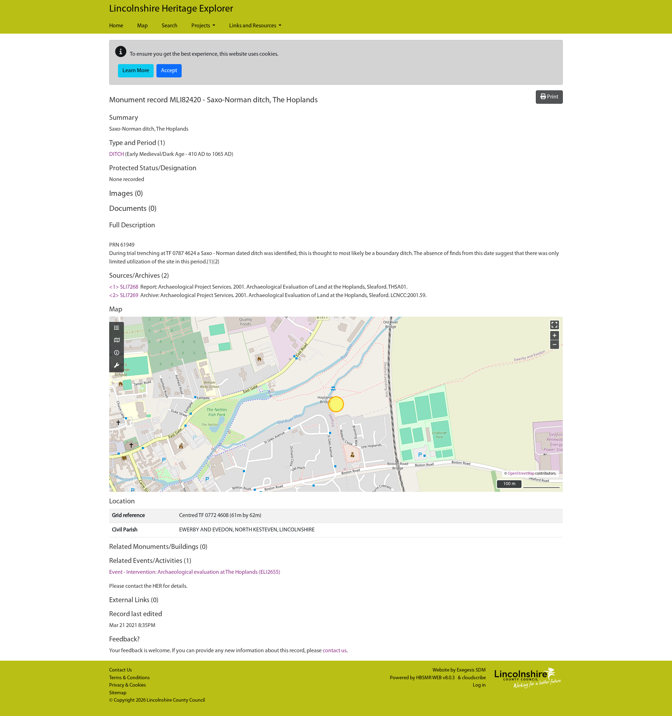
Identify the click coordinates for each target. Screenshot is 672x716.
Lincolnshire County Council (176, 700)
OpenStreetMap (521, 474)
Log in (479, 685)
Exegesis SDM (471, 670)
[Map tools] (117, 366)
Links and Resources (253, 26)
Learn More (135, 71)
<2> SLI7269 (123, 295)
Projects (201, 26)
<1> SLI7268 (123, 287)
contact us (334, 651)
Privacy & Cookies (127, 685)
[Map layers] (117, 328)
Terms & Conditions (129, 678)
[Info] (117, 353)
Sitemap (117, 693)
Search (169, 26)
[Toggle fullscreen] (554, 325)
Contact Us (120, 670)
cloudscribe (474, 678)
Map (142, 26)
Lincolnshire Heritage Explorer (171, 9)
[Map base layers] (117, 341)
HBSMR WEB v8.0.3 (436, 678)
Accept (169, 71)
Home (116, 26)
